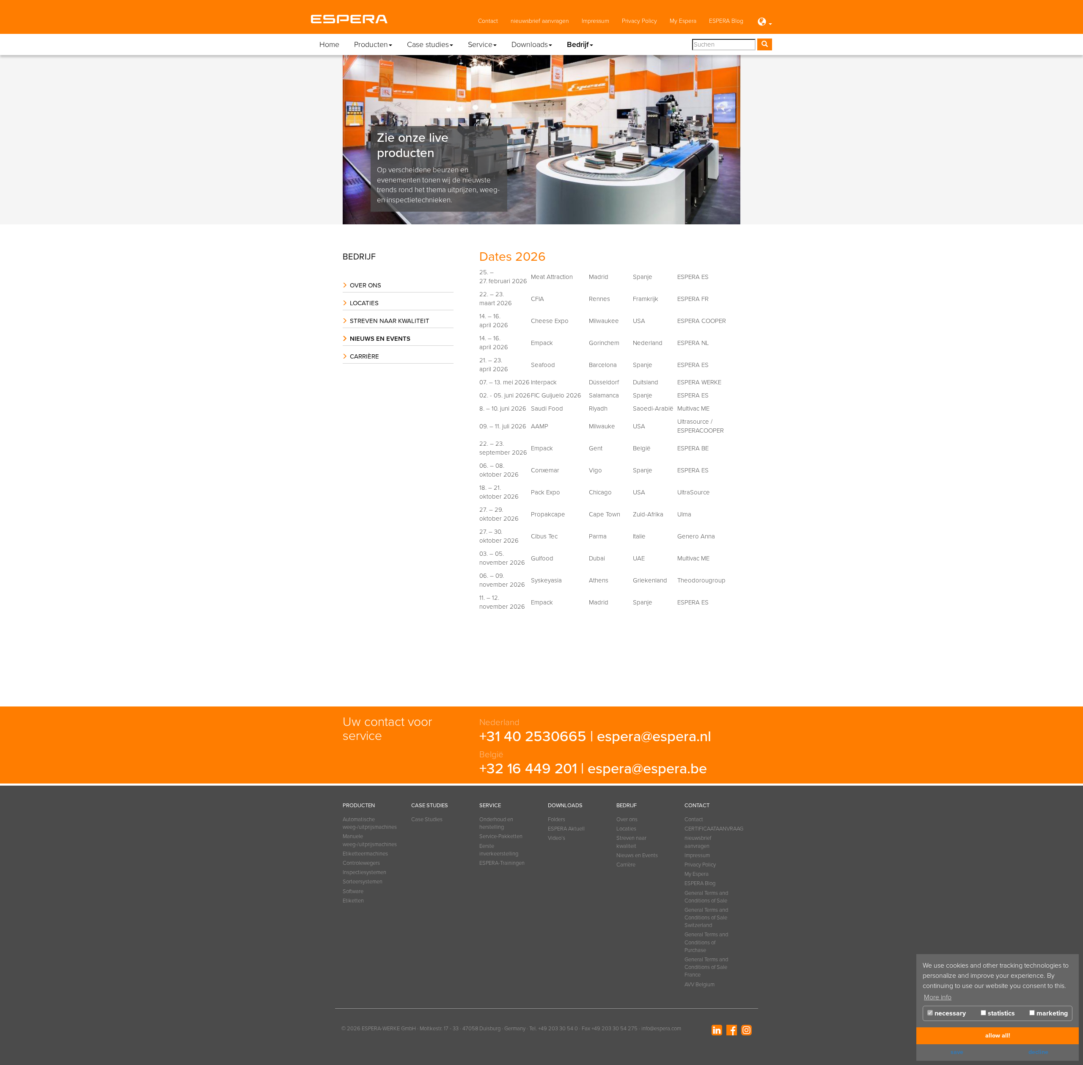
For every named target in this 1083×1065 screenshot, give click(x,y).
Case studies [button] (428, 44)
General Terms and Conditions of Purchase (706, 942)
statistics (1000, 1013)
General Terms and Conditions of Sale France (706, 967)
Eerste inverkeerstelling (498, 850)
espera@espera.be (647, 769)
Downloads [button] (529, 44)
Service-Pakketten (500, 836)
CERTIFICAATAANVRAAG (708, 828)
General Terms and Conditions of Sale (706, 897)
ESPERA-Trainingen (502, 863)
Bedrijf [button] (578, 44)
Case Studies (427, 819)
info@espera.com (661, 1028)
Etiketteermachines (365, 853)
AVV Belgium (699, 984)
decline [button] (1038, 1052)
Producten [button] (371, 44)
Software (353, 891)
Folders (556, 819)
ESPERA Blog (726, 21)
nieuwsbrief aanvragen (540, 21)
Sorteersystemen (362, 881)
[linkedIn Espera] (717, 1030)
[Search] (764, 44)
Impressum (595, 21)
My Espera (683, 21)
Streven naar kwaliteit (389, 321)
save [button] (957, 1052)
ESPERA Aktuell (566, 828)
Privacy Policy (639, 21)
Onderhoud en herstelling (496, 823)
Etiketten (353, 900)
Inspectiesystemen (364, 872)
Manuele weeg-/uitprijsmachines (366, 840)
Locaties (364, 303)
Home (329, 44)
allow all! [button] (997, 1035)
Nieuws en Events (380, 338)
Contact (488, 21)
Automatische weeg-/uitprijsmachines (366, 823)
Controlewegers (361, 863)
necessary (949, 1013)
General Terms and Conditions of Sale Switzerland (706, 918)
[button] (764, 22)
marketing (1051, 1013)
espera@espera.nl (654, 736)
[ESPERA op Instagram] (746, 1030)
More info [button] (937, 997)
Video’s (556, 838)
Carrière (364, 356)
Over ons (365, 285)
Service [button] (480, 44)
